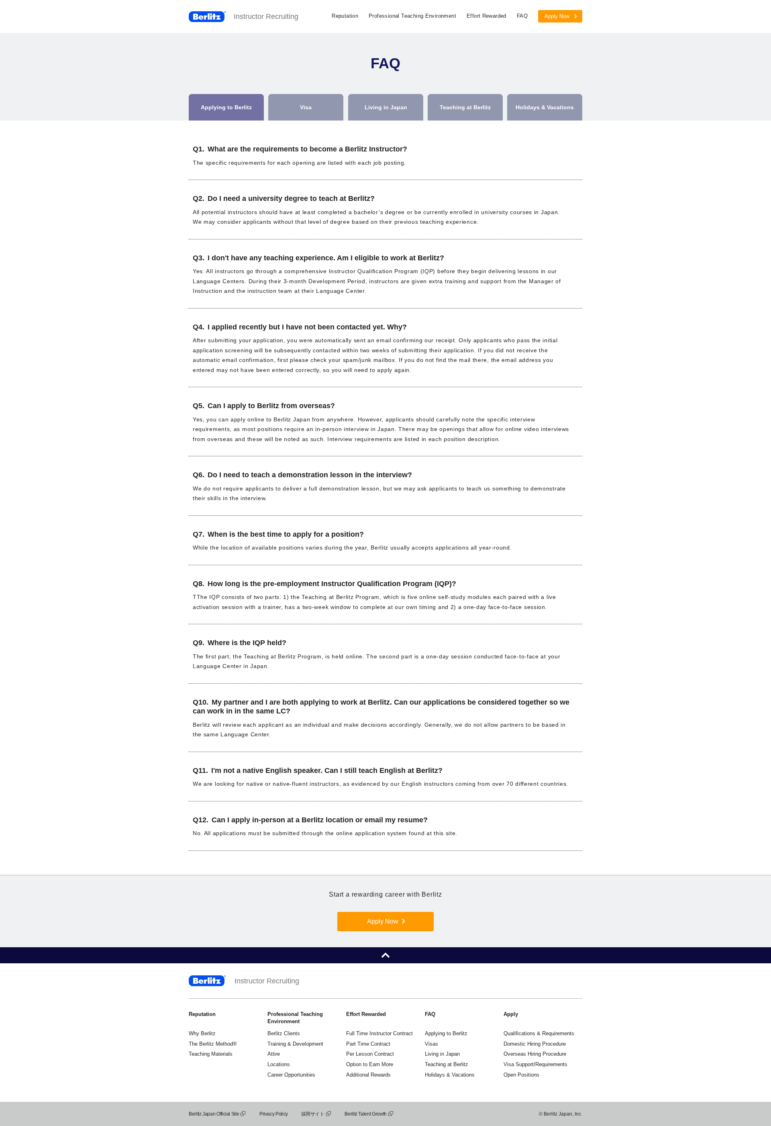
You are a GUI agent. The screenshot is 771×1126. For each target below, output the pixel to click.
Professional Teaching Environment (412, 16)
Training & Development (295, 1044)
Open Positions (521, 1075)
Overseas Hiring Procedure (535, 1054)
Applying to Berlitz (446, 1033)
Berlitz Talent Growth (365, 1114)
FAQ (522, 16)
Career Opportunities (291, 1075)
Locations (278, 1064)
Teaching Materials (211, 1054)
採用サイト (312, 1114)
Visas (431, 1044)
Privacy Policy (273, 1114)
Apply (511, 1014)
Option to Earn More (369, 1064)
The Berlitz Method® (213, 1044)
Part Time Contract (368, 1044)
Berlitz (207, 16)
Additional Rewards (368, 1075)
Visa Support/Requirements (535, 1064)
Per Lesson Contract (370, 1054)
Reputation (345, 16)
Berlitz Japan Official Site (214, 1114)
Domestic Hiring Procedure (535, 1044)
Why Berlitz (202, 1033)
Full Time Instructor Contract (379, 1033)
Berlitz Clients (283, 1033)
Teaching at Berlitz (446, 1064)
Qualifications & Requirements (539, 1033)
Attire (273, 1054)
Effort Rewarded (486, 16)
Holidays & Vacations (450, 1075)
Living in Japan (442, 1054)
